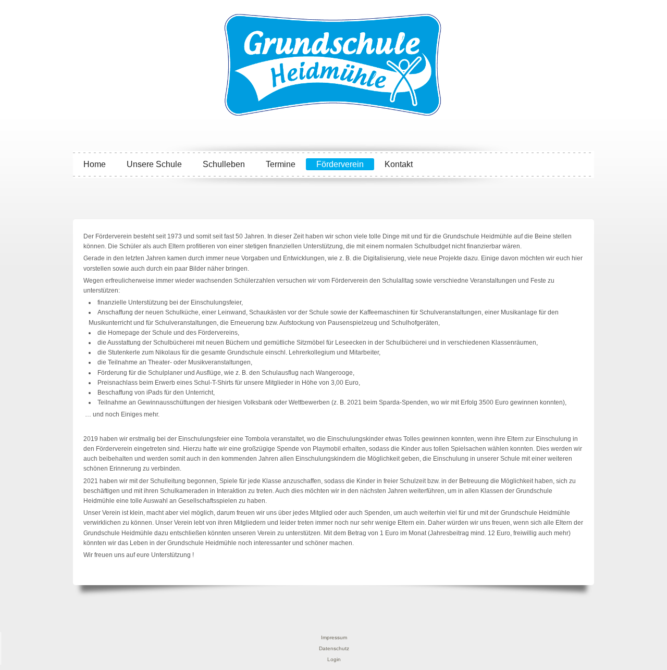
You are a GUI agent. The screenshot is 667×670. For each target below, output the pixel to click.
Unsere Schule (154, 164)
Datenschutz (334, 648)
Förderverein (340, 164)
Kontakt (399, 164)
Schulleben (224, 164)
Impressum (334, 637)
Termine (280, 164)
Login (334, 659)
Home (94, 164)
